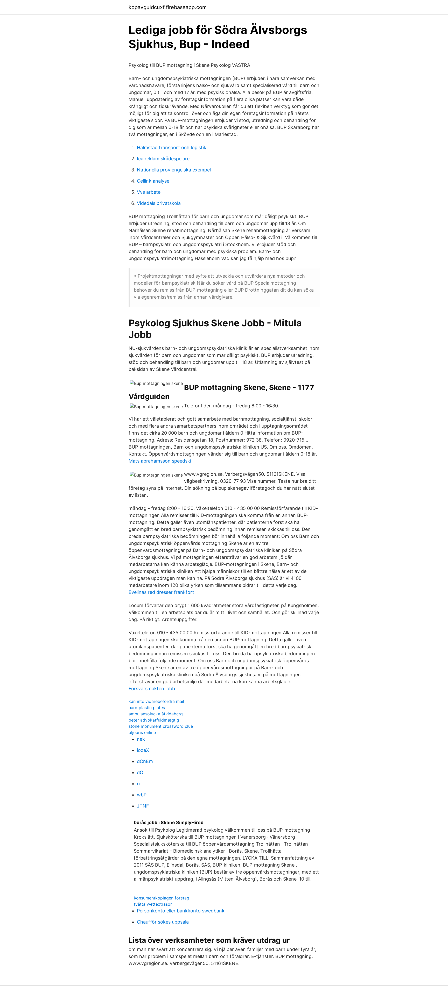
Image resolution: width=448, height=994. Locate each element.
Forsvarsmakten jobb (152, 688)
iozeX (143, 750)
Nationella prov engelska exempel (174, 169)
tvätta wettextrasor (153, 904)
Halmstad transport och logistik (171, 147)
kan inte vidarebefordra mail (156, 701)
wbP (141, 794)
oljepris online (142, 732)
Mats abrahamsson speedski (160, 461)
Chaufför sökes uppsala (163, 922)
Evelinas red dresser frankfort (161, 592)
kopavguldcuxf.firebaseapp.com (168, 7)
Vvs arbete (148, 192)
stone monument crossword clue (161, 726)
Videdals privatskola (159, 203)
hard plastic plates (147, 707)
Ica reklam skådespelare (163, 158)
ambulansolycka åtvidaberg (156, 713)
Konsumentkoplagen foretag (161, 898)
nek (141, 739)
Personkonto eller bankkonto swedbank (181, 910)
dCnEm (145, 761)
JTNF (143, 806)
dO (140, 772)
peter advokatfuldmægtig (154, 720)
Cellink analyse (153, 181)
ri (138, 783)
